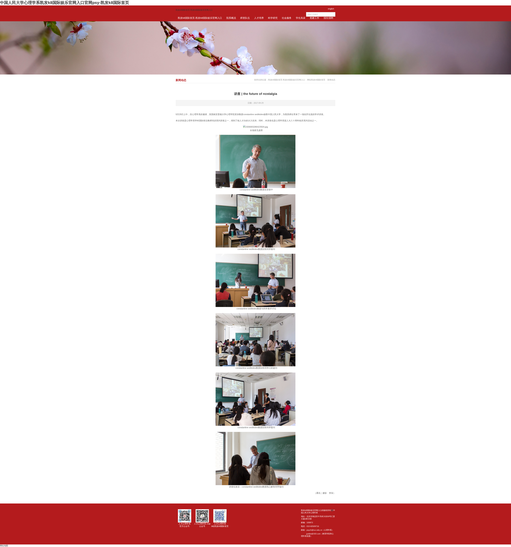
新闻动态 (331, 80)
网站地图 (4, 545)
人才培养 (259, 18)
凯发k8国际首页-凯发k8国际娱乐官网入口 (194, 10)
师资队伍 (245, 18)
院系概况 (231, 18)
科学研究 (273, 18)
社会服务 (286, 18)
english (331, 9)
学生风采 (300, 18)
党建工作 (314, 18)
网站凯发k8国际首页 (316, 80)
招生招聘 (328, 18)
